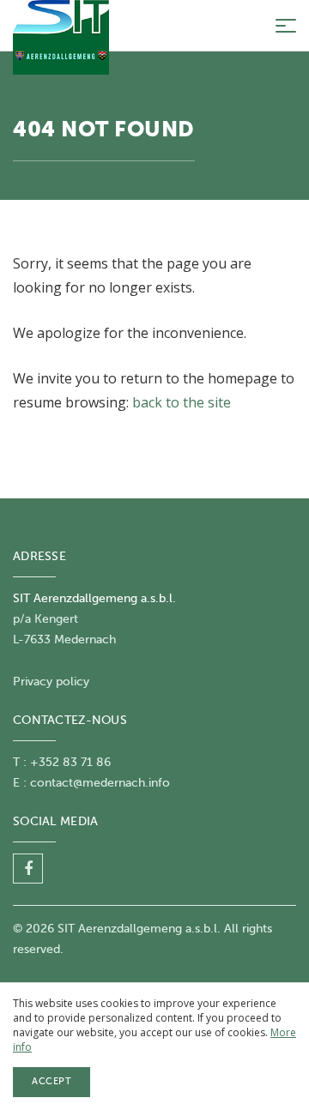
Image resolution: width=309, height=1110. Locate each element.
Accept (51, 1081)
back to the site (181, 402)
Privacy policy (51, 681)
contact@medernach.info (100, 782)
